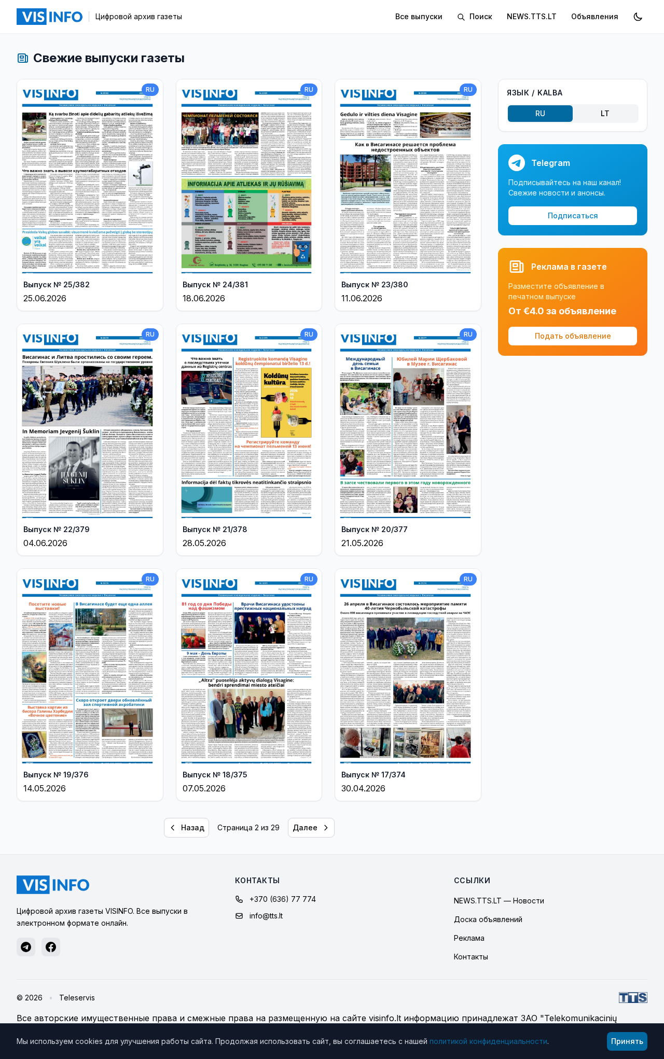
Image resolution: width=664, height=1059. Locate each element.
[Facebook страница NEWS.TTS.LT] (51, 947)
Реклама (469, 937)
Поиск (479, 16)
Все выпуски (418, 16)
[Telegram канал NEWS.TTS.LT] (26, 947)
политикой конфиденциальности (488, 1041)
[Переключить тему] (638, 16)
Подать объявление (573, 335)
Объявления (594, 16)
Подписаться (573, 215)
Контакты (471, 956)
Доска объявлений (488, 919)
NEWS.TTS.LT (532, 16)
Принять (627, 1041)
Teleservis (77, 997)
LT (605, 113)
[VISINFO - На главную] (53, 884)
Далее (305, 827)
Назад (192, 827)
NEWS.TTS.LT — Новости (499, 900)
